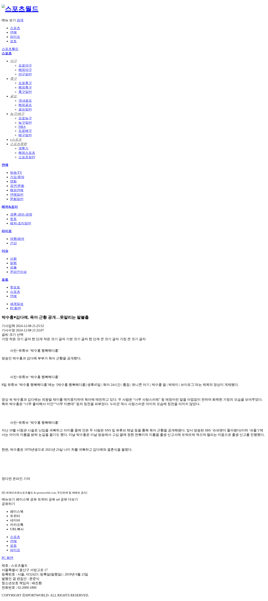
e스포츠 (16, 139)
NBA (22, 127)
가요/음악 (17, 177)
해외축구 (25, 87)
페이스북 (16, 511)
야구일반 (25, 74)
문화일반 (16, 199)
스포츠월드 (10, 49)
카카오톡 (16, 524)
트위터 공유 (46, 499)
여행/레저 (17, 239)
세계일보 (16, 304)
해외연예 (16, 190)
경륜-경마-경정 (21, 214)
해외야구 (25, 70)
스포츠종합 (18, 144)
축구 (13, 78)
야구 (13, 61)
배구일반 (25, 135)
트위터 (15, 516)
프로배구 (25, 131)
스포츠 (15, 28)
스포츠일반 (26, 157)
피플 (13, 267)
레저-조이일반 (20, 223)
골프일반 (25, 109)
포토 (13, 41)
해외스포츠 (26, 152)
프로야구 (25, 65)
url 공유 (61, 499)
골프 (13, 96)
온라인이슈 (18, 272)
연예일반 (16, 194)
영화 (13, 181)
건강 (13, 243)
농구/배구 (17, 114)
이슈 (5, 251)
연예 (13, 32)
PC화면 (15, 308)
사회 (13, 258)
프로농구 (25, 118)
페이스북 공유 (26, 499)
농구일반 (25, 122)
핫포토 (15, 287)
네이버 (15, 520)
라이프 (15, 37)
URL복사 (17, 529)
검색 (20, 20)
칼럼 (13, 263)
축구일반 (25, 92)
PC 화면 (7, 558)
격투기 (23, 148)
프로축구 (25, 83)
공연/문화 (17, 186)
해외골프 (25, 105)
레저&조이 (10, 206)
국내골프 (25, 100)
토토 (13, 219)
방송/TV (16, 172)
